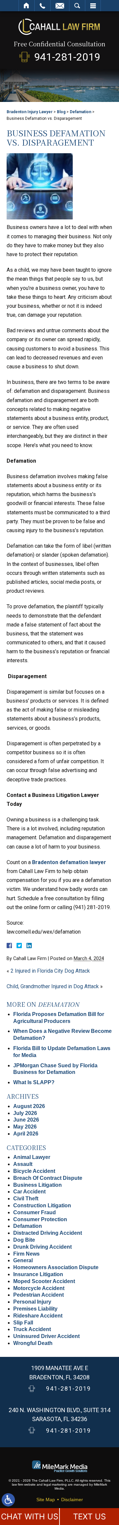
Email (60, 5)
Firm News (26, 1254)
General (23, 1260)
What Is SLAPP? (34, 1082)
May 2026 (25, 1127)
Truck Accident (32, 1329)
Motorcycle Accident (38, 1288)
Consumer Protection (40, 1219)
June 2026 (26, 1120)
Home (26, 5)
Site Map (45, 1499)
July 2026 (25, 1113)
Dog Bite (24, 1240)
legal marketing (55, 1484)
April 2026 (25, 1133)
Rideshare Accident (37, 1315)
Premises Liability (35, 1309)
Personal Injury (32, 1302)
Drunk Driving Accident (42, 1247)
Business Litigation (37, 1185)
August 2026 (29, 1106)
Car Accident (29, 1191)
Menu (92, 5)
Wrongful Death (33, 1343)
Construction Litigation (42, 1205)
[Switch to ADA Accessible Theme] (8, 1499)
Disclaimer (72, 1499)
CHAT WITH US (29, 1516)
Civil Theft (25, 1198)
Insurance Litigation (38, 1274)
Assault (22, 1164)
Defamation (80, 112)
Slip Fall (23, 1322)
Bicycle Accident (34, 1171)
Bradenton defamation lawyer (68, 862)
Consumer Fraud (34, 1212)
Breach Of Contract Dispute (47, 1178)
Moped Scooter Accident (44, 1281)
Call (42, 5)
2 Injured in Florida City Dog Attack (50, 971)
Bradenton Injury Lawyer (30, 112)
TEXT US (89, 1516)
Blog (61, 112)
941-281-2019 (67, 57)
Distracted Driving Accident (47, 1233)
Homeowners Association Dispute (56, 1267)
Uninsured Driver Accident (46, 1336)
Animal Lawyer (31, 1157)
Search (77, 5)
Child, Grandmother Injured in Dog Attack (53, 986)
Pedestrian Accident (38, 1295)
